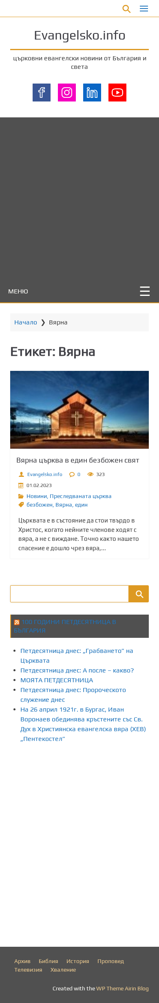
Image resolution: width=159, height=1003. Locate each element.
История (77, 961)
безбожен (39, 504)
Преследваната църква (81, 496)
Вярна (63, 504)
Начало (25, 322)
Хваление (63, 969)
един (81, 504)
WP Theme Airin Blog (122, 988)
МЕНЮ (18, 291)
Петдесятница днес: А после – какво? (77, 670)
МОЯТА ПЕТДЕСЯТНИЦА (56, 680)
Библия (48, 961)
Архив (22, 961)
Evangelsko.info (80, 34)
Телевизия (28, 969)
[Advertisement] (79, 196)
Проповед (110, 961)
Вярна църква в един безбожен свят (77, 460)
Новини (36, 496)
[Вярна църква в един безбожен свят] (79, 410)
